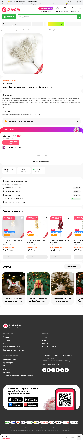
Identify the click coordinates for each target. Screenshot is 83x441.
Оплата (18, 4)
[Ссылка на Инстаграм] (49, 370)
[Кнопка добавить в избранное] (22, 218)
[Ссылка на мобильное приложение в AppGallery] (31, 405)
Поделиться (9, 83)
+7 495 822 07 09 (19, 2)
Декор (36, 24)
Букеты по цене (20, 24)
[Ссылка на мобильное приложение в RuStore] (15, 405)
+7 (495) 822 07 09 (49, 356)
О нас (3, 4)
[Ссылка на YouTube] (67, 370)
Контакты (25, 4)
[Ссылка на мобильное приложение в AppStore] (15, 399)
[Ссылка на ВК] (53, 370)
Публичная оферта (16, 428)
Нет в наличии (68, 437)
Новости (56, 4)
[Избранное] (79, 437)
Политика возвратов (32, 428)
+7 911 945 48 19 (31, 2)
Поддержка (35, 4)
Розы (5, 24)
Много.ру (70, 4)
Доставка (10, 4)
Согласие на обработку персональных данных (57, 428)
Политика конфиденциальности (22, 431)
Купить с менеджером (40, 161)
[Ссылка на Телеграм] (44, 370)
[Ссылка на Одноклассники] (58, 370)
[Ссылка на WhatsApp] (62, 370)
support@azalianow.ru (50, 364)
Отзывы (4, 2)
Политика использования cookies (46, 431)
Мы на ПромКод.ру (66, 431)
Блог (62, 4)
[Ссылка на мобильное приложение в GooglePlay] (31, 399)
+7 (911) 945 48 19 (65, 356)
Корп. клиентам (45, 4)
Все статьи (71, 267)
